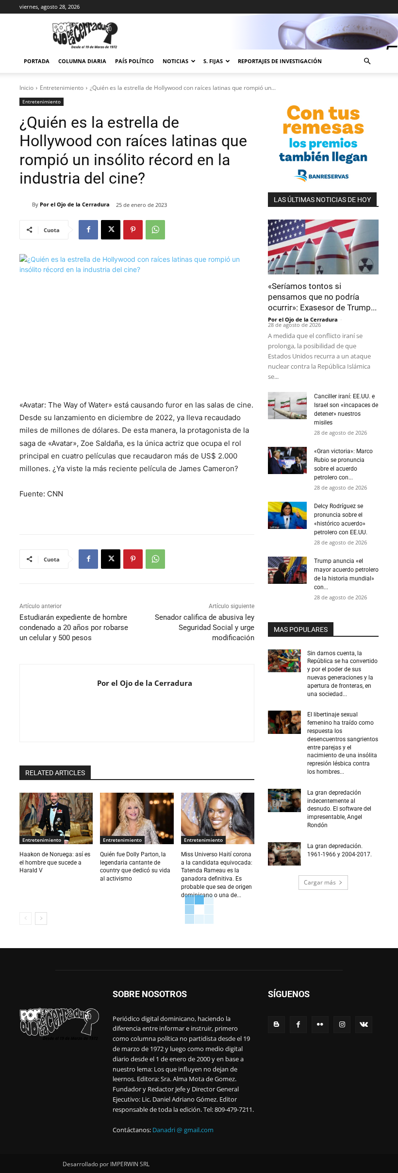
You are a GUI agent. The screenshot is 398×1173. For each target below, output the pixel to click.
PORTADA (37, 61)
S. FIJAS (213, 61)
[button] (367, 61)
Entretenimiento (61, 88)
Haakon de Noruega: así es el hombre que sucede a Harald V (54, 862)
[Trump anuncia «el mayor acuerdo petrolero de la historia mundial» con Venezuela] (287, 570)
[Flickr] (320, 1024)
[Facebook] (88, 229)
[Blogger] (276, 1024)
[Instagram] (341, 1024)
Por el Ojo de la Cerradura (75, 204)
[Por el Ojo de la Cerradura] (25, 204)
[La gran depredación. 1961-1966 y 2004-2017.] (284, 854)
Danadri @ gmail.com (183, 1129)
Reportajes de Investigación (280, 61)
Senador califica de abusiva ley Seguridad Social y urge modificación (204, 627)
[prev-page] (25, 918)
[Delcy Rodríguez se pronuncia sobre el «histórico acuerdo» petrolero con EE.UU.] (287, 515)
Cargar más (320, 882)
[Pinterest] (133, 229)
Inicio (26, 88)
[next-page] (41, 918)
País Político (134, 61)
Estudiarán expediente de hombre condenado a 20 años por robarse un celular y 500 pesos (73, 627)
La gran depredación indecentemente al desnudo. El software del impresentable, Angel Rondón (339, 809)
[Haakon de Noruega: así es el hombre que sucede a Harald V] (56, 818)
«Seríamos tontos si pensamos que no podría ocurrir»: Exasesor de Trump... (322, 296)
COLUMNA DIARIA (82, 61)
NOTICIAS (175, 61)
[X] (110, 229)
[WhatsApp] (155, 229)
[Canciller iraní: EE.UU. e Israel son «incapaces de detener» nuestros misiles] (287, 405)
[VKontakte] (363, 1024)
